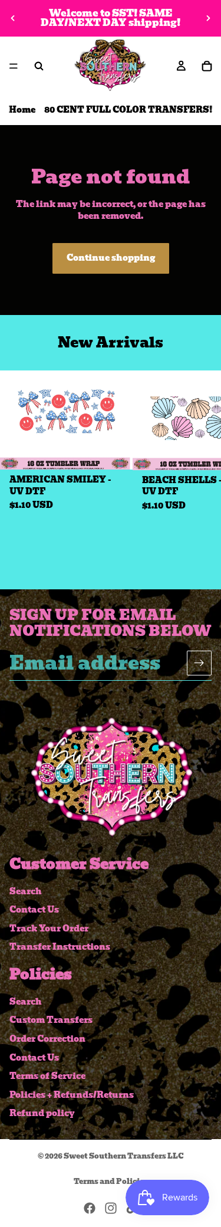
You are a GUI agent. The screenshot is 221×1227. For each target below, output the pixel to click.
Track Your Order (48, 928)
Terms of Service (47, 1075)
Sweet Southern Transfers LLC (124, 1156)
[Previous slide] (13, 18)
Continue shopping (111, 257)
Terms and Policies (111, 1181)
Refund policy (42, 1113)
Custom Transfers (51, 1019)
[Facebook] (90, 1208)
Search (25, 890)
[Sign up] (199, 662)
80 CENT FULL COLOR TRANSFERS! (128, 109)
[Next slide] (208, 18)
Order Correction (47, 1038)
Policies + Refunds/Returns (71, 1094)
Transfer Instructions (59, 946)
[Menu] (13, 66)
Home (22, 109)
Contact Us (34, 909)
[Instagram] (111, 1208)
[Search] (39, 66)
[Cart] (207, 66)
